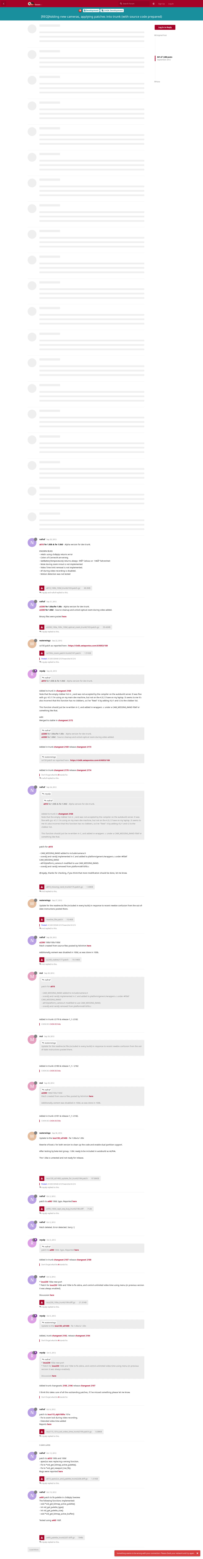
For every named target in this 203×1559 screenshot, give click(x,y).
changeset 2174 (84, 770)
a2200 (42, 942)
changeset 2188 (84, 1259)
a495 (41, 1497)
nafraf (47, 677)
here (64, 616)
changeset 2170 (61, 770)
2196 (70, 1385)
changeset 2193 (59, 1335)
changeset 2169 (61, 747)
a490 (50, 1201)
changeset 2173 (84, 747)
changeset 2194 (82, 1335)
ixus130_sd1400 (60, 1138)
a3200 (42, 606)
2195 (65, 1385)
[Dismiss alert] (197, 1553)
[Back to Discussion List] (3, 3)
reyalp (48, 793)
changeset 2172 (65, 720)
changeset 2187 (61, 1259)
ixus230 (44, 1281)
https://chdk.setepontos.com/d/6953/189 (88, 645)
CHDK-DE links (55, 1024)
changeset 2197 (88, 1385)
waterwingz (50, 757)
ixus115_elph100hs (56, 1414)
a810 (41, 544)
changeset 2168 (63, 690)
